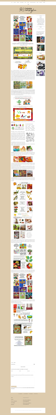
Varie (43, 2)
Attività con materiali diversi (23, 42)
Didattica (18, 2)
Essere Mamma (21, 2)
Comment (12, 376)
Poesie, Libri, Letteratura (33, 2)
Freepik (41, 34)
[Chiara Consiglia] (28, 9)
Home (12, 397)
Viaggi (28, 4)
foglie (12, 362)
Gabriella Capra (13, 364)
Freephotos (37, 34)
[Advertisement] (23, 355)
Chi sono (12, 399)
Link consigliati (13, 402)
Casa (11, 2)
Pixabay (41, 33)
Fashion (28, 2)
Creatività (15, 2)
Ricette (37, 2)
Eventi (25, 2)
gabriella (14, 362)
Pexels (43, 33)
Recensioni (41, 2)
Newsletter (12, 404)
